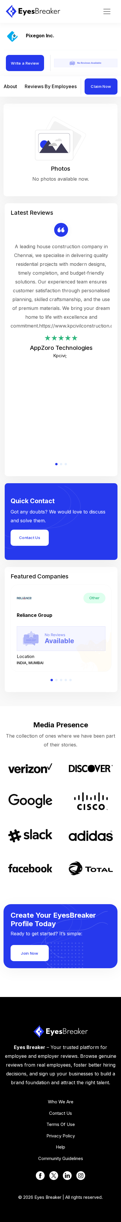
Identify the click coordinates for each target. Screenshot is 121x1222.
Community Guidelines (60, 1158)
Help (60, 1147)
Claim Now (101, 86)
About (10, 86)
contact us (60, 1113)
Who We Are (60, 1101)
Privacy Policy (60, 1136)
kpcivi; (60, 355)
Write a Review (25, 63)
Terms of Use (60, 1124)
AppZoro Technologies (61, 347)
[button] (56, 464)
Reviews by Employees (51, 86)
